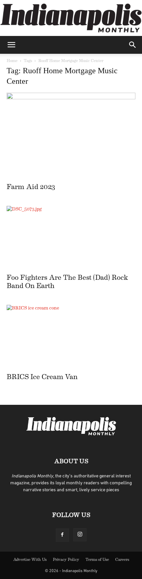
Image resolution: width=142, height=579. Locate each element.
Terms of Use (97, 560)
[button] (11, 45)
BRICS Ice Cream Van (42, 376)
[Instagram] (80, 534)
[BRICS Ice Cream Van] (71, 337)
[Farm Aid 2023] (71, 135)
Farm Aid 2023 (31, 186)
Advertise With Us (30, 560)
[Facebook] (62, 535)
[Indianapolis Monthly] (71, 18)
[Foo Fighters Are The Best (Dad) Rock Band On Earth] (71, 238)
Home (12, 61)
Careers (122, 560)
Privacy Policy (66, 560)
